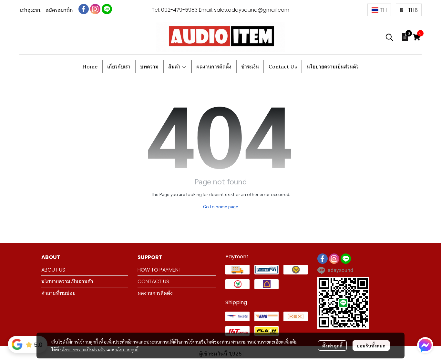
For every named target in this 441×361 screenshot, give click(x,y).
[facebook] (83, 9)
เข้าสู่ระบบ (31, 10)
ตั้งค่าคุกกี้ (332, 345)
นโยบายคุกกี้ (126, 349)
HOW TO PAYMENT (159, 269)
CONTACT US (153, 281)
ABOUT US (53, 269)
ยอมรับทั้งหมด (371, 345)
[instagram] (95, 9)
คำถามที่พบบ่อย (58, 293)
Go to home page (220, 206)
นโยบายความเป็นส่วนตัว (83, 349)
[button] (379, 10)
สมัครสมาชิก (59, 10)
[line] (107, 9)
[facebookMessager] (425, 345)
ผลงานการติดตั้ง (155, 293)
